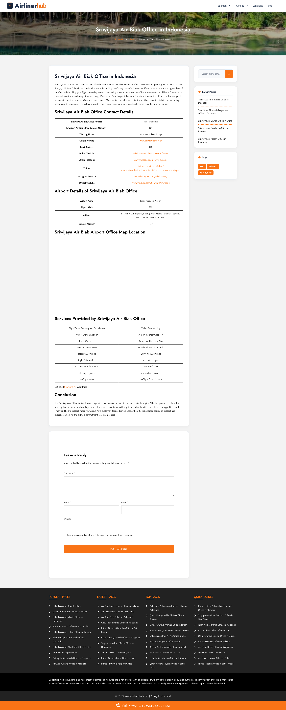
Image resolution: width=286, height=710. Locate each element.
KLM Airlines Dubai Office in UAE (213, 630)
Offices (240, 5)
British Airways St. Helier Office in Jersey (169, 630)
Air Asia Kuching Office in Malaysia (69, 663)
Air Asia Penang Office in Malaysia (214, 641)
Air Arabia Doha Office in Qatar (116, 652)
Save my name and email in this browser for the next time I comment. (100, 535)
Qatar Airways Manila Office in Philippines (120, 637)
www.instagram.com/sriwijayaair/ (150, 176)
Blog (269, 5)
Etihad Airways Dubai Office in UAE (118, 658)
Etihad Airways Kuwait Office (67, 606)
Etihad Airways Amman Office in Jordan (168, 624)
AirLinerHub (119, 39)
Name (67, 502)
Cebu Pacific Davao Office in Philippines (119, 622)
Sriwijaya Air (70, 387)
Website (67, 519)
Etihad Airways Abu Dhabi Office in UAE (72, 647)
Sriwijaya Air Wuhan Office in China (215, 120)
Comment (69, 473)
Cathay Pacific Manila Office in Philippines (72, 658)
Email (124, 502)
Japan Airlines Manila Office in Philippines (217, 624)
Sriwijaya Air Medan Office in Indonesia (212, 140)
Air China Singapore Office (65, 652)
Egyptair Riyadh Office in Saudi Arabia (71, 626)
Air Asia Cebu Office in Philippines (117, 617)
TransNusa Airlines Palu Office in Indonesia (213, 101)
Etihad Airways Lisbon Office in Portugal (72, 632)
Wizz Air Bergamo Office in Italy (165, 641)
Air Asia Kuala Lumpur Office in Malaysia (120, 606)
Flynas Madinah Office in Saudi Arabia (215, 663)
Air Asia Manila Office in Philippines (117, 611)
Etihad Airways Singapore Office (116, 663)
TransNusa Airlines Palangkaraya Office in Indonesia (213, 112)
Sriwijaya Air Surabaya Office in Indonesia (213, 130)
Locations (258, 5)
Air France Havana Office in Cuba (213, 658)
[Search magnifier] (229, 74)
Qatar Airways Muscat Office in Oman (216, 636)
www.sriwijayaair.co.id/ (151, 140)
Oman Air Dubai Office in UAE (212, 652)
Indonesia (213, 166)
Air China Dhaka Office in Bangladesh (215, 647)
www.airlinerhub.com (137, 696)
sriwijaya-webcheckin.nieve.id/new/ (150, 153)
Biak (202, 166)
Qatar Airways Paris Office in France (70, 611)
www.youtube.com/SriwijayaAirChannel (151, 183)
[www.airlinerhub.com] (26, 5)
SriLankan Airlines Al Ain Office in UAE (168, 636)
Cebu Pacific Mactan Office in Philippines (168, 658)
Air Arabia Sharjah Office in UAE (165, 652)
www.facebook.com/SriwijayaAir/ (150, 160)
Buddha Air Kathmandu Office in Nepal (168, 647)
